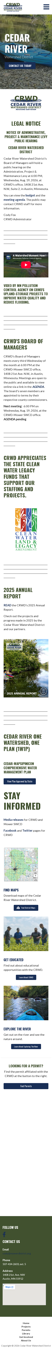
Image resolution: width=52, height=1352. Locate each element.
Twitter (27, 830)
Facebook (10, 830)
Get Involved (26, 1337)
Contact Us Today (20, 66)
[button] (47, 7)
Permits (26, 1330)
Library (26, 1333)
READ (7, 605)
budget (30, 195)
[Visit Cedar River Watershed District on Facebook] (4, 1235)
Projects (26, 1326)
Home (26, 1323)
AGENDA (38, 386)
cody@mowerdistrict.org (17, 1253)
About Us (26, 1340)
